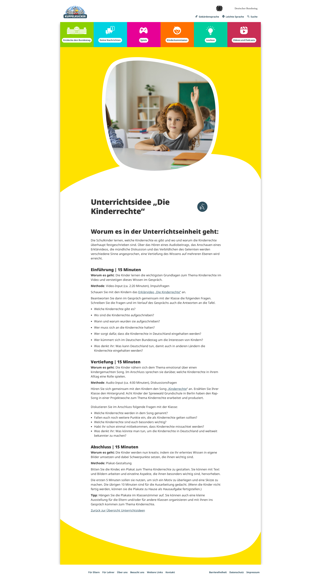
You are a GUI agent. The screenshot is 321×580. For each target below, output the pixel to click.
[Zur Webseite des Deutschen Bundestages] (236, 7)
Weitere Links (155, 572)
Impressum (253, 572)
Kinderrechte (178, 389)
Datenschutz (236, 572)
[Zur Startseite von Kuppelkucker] (75, 11)
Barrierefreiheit (218, 572)
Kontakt (170, 572)
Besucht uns (137, 572)
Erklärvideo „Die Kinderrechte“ (159, 292)
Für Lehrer (108, 572)
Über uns (122, 572)
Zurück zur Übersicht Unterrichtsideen (118, 510)
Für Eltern (94, 572)
